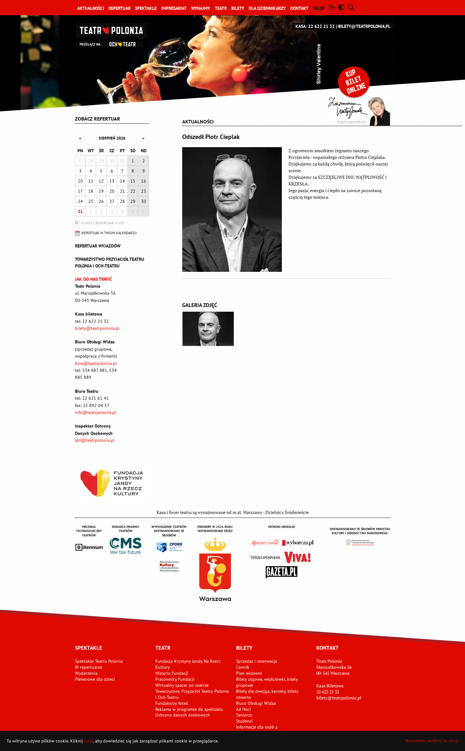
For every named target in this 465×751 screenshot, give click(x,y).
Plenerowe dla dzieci (95, 679)
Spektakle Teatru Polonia (99, 661)
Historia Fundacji (171, 673)
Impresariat (174, 8)
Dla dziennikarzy (267, 8)
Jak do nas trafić (93, 279)
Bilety (237, 8)
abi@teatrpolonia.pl (95, 440)
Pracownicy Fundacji (175, 679)
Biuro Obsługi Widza (256, 703)
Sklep (319, 8)
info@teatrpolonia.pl (95, 412)
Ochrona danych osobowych (182, 715)
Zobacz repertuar (97, 119)
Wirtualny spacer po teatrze (181, 685)
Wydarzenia (86, 673)
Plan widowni (249, 673)
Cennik (242, 667)
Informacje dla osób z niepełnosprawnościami (259, 730)
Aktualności (90, 8)
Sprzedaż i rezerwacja (256, 661)
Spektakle (146, 8)
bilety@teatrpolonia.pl (364, 26)
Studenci (244, 721)
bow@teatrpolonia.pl (96, 363)
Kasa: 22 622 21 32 (315, 26)
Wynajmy (200, 8)
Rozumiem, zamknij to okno (432, 740)
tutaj (88, 741)
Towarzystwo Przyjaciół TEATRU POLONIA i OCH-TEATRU (109, 262)
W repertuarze (88, 667)
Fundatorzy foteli (171, 703)
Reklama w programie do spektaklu (189, 709)
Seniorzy (244, 715)
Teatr (221, 8)
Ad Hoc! (243, 709)
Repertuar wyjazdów (98, 246)
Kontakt (299, 8)
